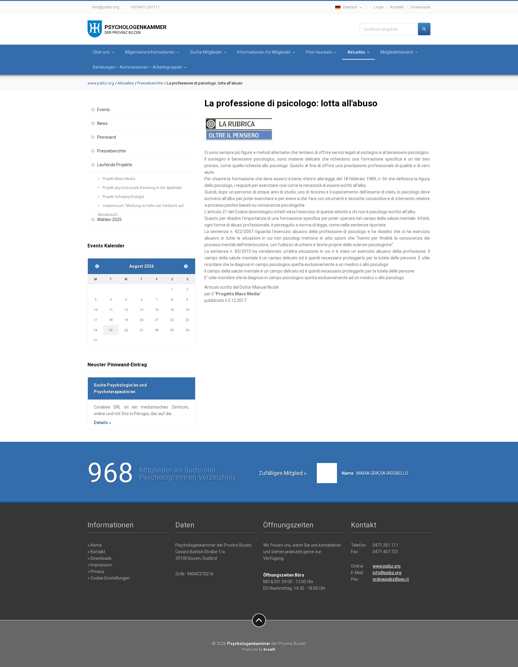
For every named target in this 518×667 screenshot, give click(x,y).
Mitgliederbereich (396, 52)
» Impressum (100, 564)
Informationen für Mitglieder (264, 52)
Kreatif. (269, 650)
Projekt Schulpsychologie (123, 197)
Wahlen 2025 (109, 219)
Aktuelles (356, 52)
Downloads (420, 7)
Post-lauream (319, 52)
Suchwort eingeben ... (382, 29)
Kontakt (397, 7)
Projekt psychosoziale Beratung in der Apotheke (142, 188)
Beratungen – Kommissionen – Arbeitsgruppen (137, 67)
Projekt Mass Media (119, 179)
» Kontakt (96, 551)
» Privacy (96, 571)
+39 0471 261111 (144, 7)
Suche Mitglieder (206, 52)
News (102, 123)
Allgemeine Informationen (150, 52)
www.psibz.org (101, 83)
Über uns (101, 52)
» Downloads (100, 558)
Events (103, 109)
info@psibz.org (105, 7)
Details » (102, 422)
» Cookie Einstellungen (109, 578)
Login (379, 7)
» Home (95, 545)
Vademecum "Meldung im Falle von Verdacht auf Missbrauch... (141, 207)
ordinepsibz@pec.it (391, 579)
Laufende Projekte (114, 164)
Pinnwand (106, 137)
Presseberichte (150, 83)
